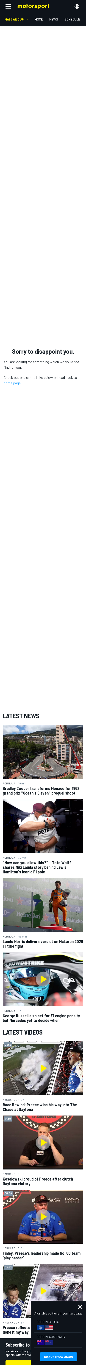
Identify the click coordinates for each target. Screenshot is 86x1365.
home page (12, 383)
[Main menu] (8, 6)
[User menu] (76, 6)
